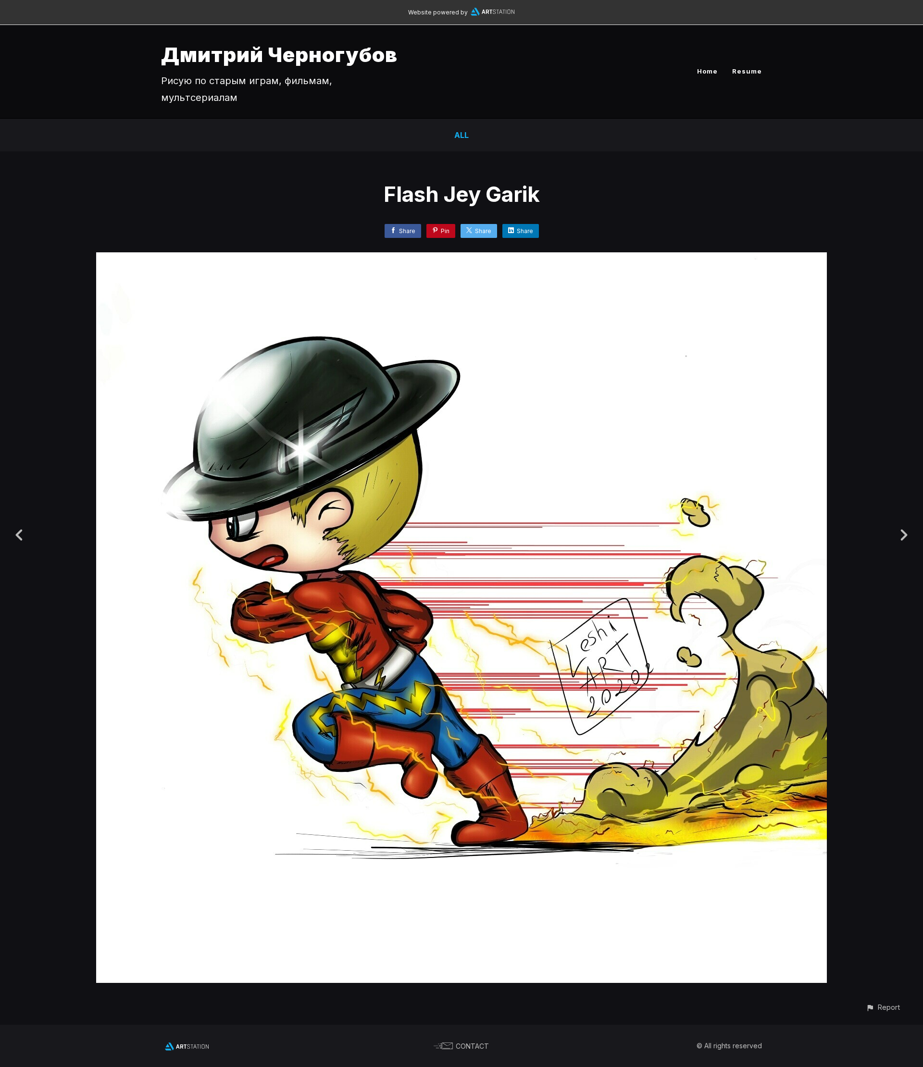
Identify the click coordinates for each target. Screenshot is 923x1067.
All (461, 135)
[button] (883, 1007)
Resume (747, 71)
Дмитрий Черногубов (279, 54)
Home (707, 71)
